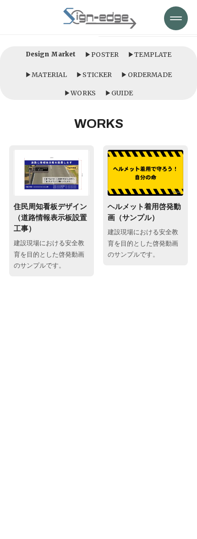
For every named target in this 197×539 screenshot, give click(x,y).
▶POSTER (102, 54)
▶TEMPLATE (149, 54)
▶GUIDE (119, 93)
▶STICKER (94, 75)
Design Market (51, 54)
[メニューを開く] (176, 18)
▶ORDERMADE (146, 75)
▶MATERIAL (46, 75)
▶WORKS (80, 93)
